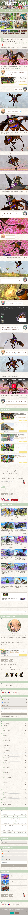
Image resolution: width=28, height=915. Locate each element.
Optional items (22, 489)
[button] (26, 612)
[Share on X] (8, 435)
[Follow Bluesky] (4, 494)
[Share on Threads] (13, 435)
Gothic (3, 489)
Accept (12, 912)
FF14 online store (16, 68)
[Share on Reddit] (15, 435)
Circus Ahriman (21, 66)
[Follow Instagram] (10, 494)
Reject (17, 912)
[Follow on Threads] (7, 494)
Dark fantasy (9, 489)
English (5, 692)
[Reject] (26, 911)
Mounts (3, 486)
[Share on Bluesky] (10, 435)
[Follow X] (2, 494)
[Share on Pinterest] (18, 435)
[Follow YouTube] (12, 494)
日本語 (17, 692)
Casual (15, 489)
